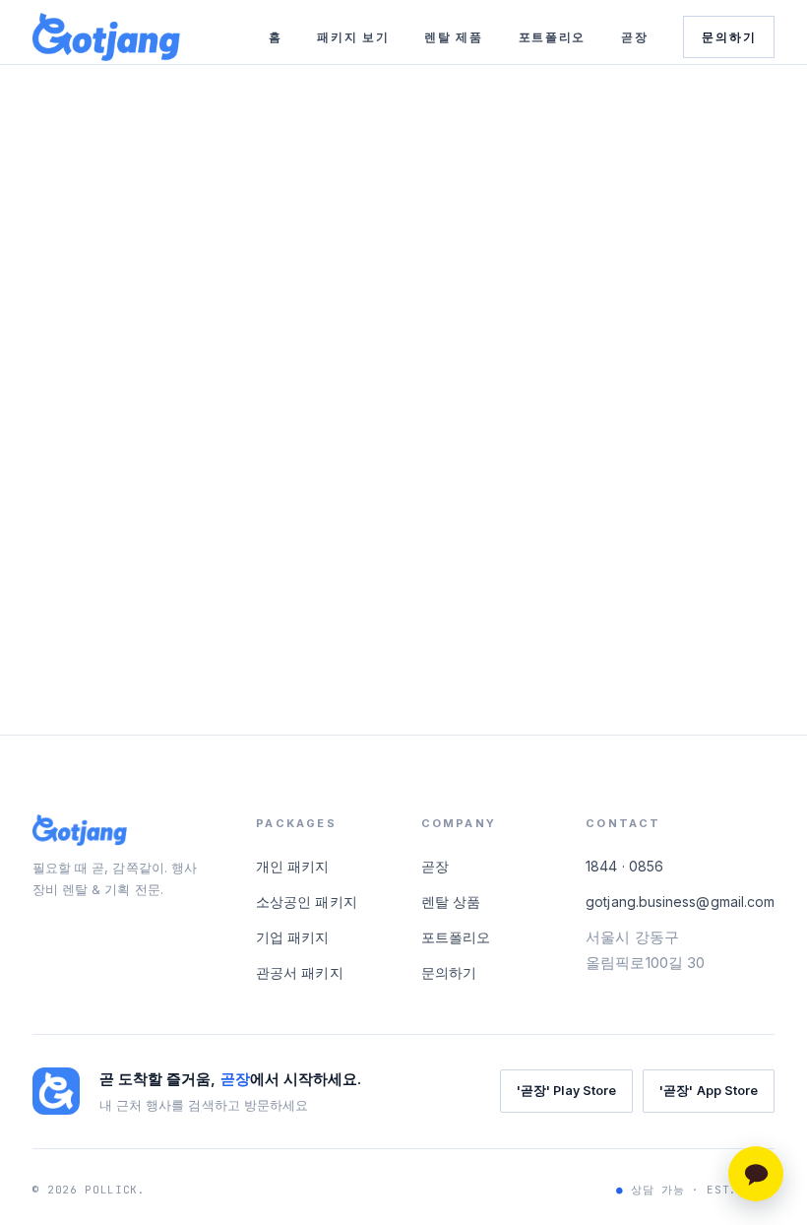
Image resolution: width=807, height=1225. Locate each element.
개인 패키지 (292, 866)
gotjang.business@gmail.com (680, 901)
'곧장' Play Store (566, 1090)
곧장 (634, 37)
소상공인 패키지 (306, 901)
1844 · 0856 (624, 866)
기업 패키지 (292, 937)
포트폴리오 (552, 37)
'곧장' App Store (708, 1090)
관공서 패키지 (299, 972)
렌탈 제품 (453, 37)
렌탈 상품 (450, 901)
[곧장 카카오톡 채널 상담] (755, 1173)
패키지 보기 (353, 37)
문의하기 (729, 37)
